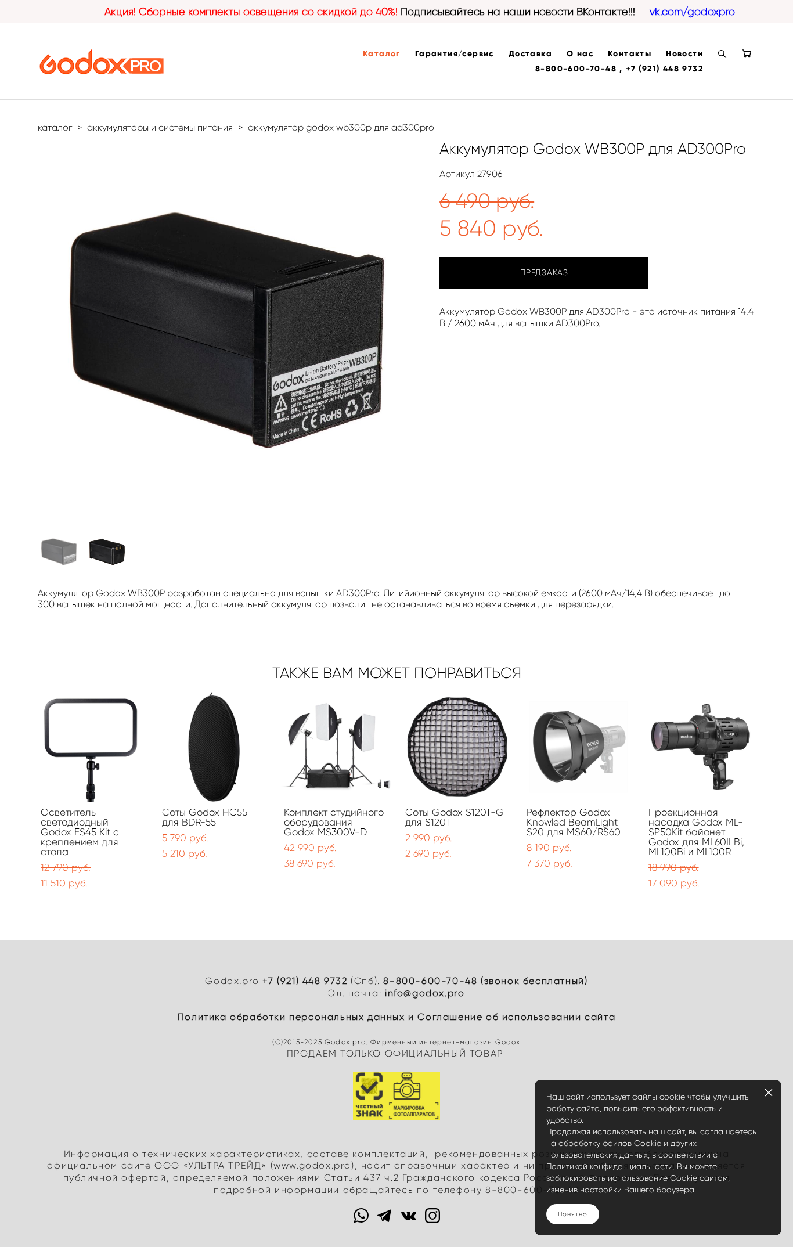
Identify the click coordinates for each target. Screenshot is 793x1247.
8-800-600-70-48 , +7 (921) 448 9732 (619, 69)
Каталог (382, 54)
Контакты (629, 54)
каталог (55, 127)
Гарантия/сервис (454, 54)
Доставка (530, 54)
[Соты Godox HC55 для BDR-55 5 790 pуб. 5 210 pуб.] (214, 747)
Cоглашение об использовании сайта (516, 1016)
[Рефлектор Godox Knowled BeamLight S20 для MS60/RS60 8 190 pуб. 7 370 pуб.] (578, 747)
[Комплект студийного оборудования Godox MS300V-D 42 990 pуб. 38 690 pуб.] (336, 747)
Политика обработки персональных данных (291, 1016)
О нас (580, 54)
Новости (684, 54)
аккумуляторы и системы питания (160, 127)
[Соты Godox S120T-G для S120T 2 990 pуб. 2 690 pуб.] (457, 747)
